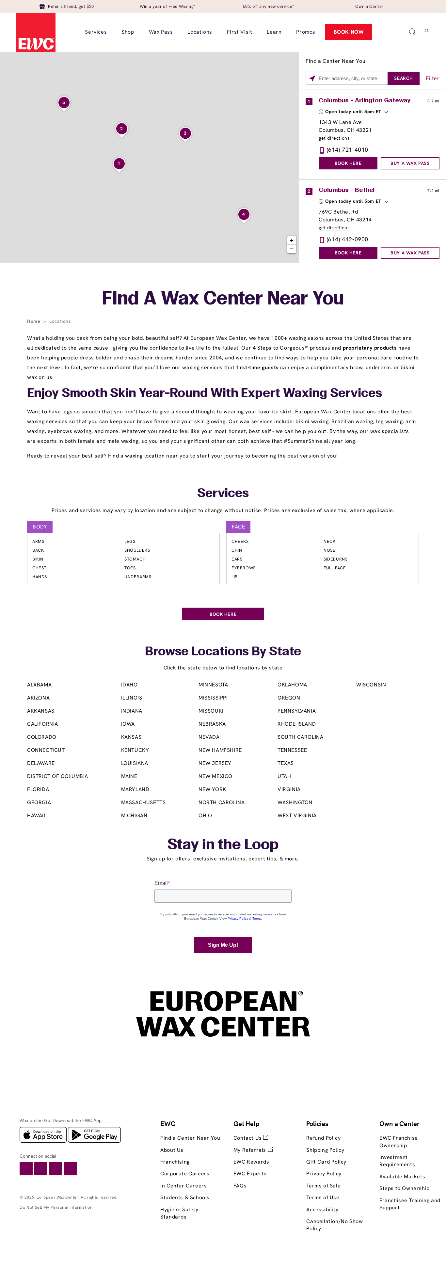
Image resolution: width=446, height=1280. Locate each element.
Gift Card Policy (326, 1161)
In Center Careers (183, 1185)
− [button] (292, 248)
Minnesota (213, 684)
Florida (38, 789)
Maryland (135, 789)
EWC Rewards (251, 1161)
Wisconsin (371, 684)
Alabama (39, 684)
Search (403, 78)
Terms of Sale (323, 1185)
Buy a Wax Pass (409, 163)
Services (222, 493)
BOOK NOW (349, 31)
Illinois (131, 697)
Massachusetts (143, 802)
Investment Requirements (397, 1161)
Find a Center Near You (190, 1137)
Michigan (134, 815)
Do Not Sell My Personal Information (56, 1207)
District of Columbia (57, 776)
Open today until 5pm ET (353, 111)
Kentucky (135, 750)
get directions (334, 138)
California (42, 723)
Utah (284, 776)
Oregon (289, 697)
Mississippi (213, 697)
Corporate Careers (184, 1173)
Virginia (289, 789)
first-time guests (257, 367)
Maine (129, 776)
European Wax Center (57, 1197)
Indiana (131, 710)
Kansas (131, 737)
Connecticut (46, 750)
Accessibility (322, 1209)
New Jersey (215, 763)
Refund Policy (323, 1137)
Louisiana (134, 763)
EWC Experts (250, 1173)
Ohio (205, 815)
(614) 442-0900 (347, 239)
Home (34, 321)
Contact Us (248, 1137)
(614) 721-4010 (347, 149)
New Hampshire (220, 750)
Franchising (175, 1161)
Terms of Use (322, 1197)
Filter (433, 78)
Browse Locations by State (223, 652)
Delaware (41, 763)
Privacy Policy (323, 1173)
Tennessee (292, 750)
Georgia (39, 802)
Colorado (41, 737)
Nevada (209, 737)
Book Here (348, 163)
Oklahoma (292, 684)
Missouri (211, 710)
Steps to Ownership (404, 1188)
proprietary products (370, 347)
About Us (171, 1150)
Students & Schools (185, 1197)
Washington (295, 802)
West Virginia (297, 815)
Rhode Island (297, 723)
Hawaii (36, 815)
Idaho (129, 684)
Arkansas (41, 710)
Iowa (128, 723)
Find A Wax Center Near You (223, 299)
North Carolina (222, 802)
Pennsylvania (297, 710)
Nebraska (212, 723)
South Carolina (300, 737)
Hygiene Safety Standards (179, 1213)
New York (212, 789)
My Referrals (250, 1150)
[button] (412, 32)
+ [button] (292, 240)
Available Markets (402, 1176)
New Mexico (215, 776)
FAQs (240, 1185)
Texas (286, 763)
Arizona (38, 697)
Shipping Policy (325, 1150)
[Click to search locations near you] (312, 78)
